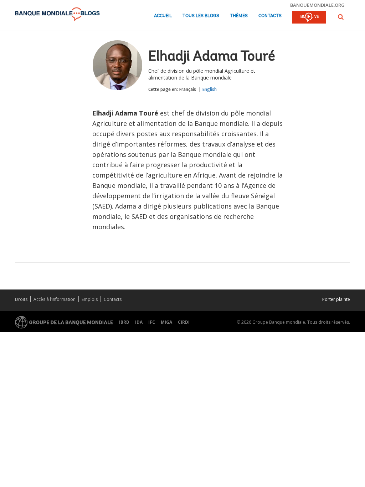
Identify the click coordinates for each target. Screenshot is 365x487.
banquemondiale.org (317, 5)
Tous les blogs (200, 16)
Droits (21, 299)
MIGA (166, 322)
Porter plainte (336, 299)
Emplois (90, 299)
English (209, 89)
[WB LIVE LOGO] (309, 18)
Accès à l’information (55, 299)
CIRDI (184, 322)
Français (187, 89)
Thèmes (239, 16)
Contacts (270, 16)
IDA (139, 322)
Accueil (163, 16)
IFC (151, 322)
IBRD (124, 322)
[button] (341, 17)
